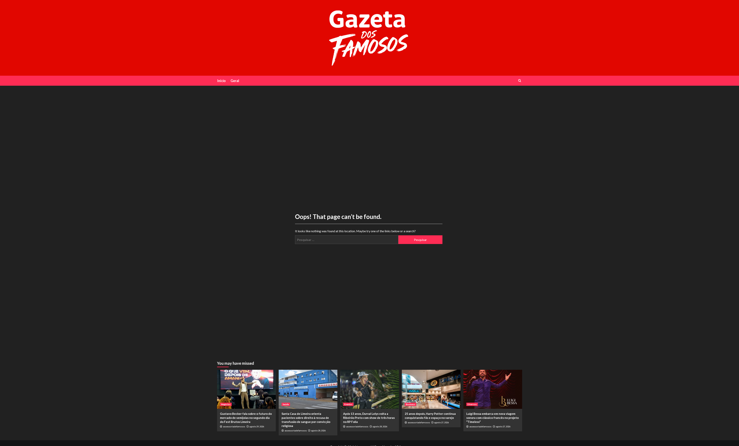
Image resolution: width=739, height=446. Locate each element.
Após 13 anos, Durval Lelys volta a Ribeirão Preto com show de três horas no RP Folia (369, 417)
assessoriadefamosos (234, 426)
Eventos (348, 404)
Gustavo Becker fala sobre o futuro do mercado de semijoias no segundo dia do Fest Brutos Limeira (246, 417)
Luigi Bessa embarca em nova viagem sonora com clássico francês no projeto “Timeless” (492, 417)
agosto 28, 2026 (318, 430)
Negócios (226, 404)
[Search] (519, 80)
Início (221, 81)
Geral (235, 81)
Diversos (472, 404)
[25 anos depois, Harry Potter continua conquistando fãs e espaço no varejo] (431, 389)
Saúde (286, 404)
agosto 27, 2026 (441, 422)
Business (410, 404)
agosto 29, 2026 (256, 426)
